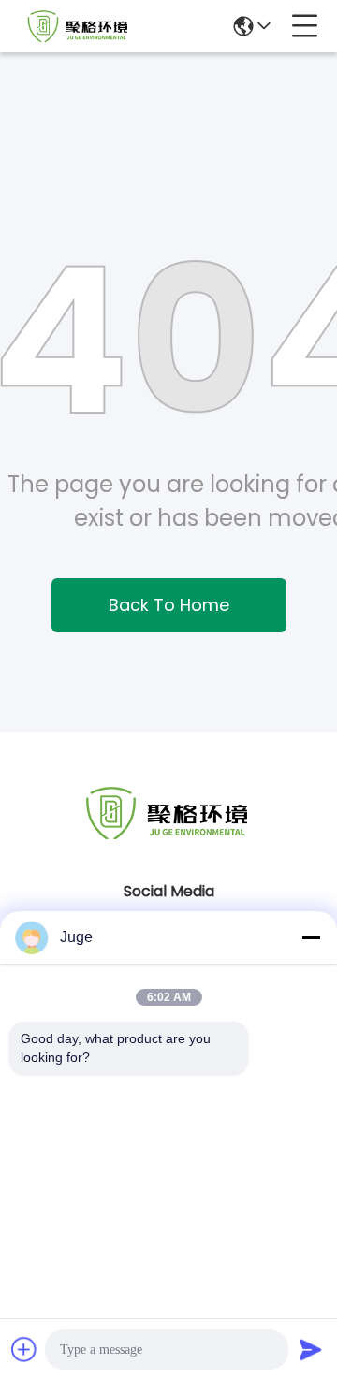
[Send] (311, 1349)
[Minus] (311, 937)
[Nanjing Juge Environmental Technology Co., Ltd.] (78, 26)
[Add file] (24, 1349)
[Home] (168, 836)
